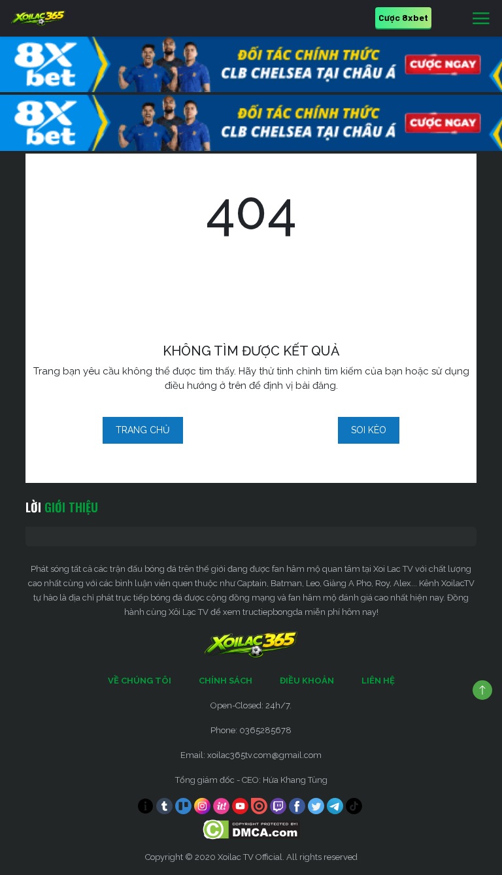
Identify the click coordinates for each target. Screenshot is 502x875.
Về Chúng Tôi (139, 680)
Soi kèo (368, 430)
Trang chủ (143, 430)
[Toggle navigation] (481, 18)
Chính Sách (225, 680)
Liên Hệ (378, 680)
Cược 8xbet (403, 17)
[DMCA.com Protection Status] (251, 829)
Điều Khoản (307, 680)
